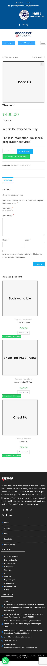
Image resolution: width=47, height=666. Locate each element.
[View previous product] (4, 57)
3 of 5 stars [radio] (8, 210)
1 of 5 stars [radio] (3, 210)
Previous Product (12, 57)
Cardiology (19, 439)
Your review (8, 215)
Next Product (36, 57)
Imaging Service (25, 165)
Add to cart (24, 151)
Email (28, 239)
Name (5, 239)
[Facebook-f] (20, 25)
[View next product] (43, 57)
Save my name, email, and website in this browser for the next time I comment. (22, 255)
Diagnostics (15, 165)
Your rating (7, 208)
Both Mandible (23, 322)
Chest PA (23, 441)
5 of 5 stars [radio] (12, 210)
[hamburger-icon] (43, 43)
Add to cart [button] (23, 333)
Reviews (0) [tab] (8, 180)
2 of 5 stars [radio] (5, 210)
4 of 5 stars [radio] (10, 210)
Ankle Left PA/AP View (23, 382)
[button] (42, 64)
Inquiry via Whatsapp (17, 156)
